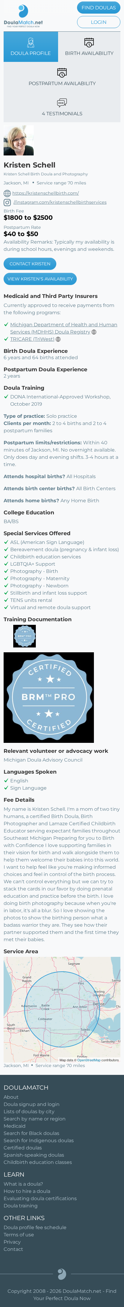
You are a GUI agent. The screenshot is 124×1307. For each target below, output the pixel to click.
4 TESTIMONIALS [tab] (62, 114)
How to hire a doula (27, 1191)
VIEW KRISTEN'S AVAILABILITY (40, 279)
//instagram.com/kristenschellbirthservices (60, 202)
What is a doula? (23, 1184)
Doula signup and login (32, 1104)
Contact (13, 1249)
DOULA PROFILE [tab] (31, 53)
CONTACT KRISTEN (30, 264)
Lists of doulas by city (29, 1111)
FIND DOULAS (99, 8)
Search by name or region (35, 1119)
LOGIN (99, 22)
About (11, 1097)
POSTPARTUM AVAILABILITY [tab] (62, 83)
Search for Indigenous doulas (39, 1140)
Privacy (12, 1242)
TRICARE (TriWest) (32, 339)
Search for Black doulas (31, 1133)
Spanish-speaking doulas (34, 1155)
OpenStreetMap (89, 1059)
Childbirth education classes (38, 1162)
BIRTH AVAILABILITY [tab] (89, 53)
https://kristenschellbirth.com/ (45, 193)
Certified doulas (23, 1148)
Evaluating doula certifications (40, 1198)
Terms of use (19, 1235)
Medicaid (15, 1126)
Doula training (21, 1206)
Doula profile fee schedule (35, 1227)
